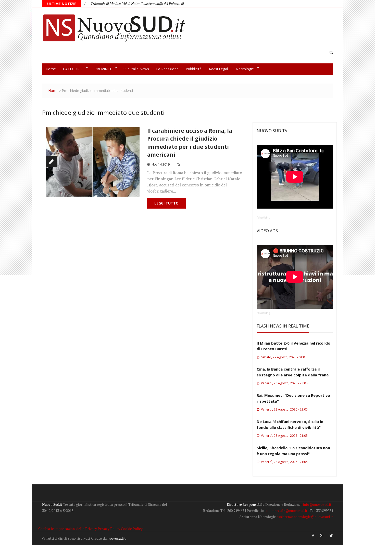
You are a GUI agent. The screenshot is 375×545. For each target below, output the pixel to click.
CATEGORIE (71, 69)
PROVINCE (101, 69)
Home (51, 68)
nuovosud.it (116, 538)
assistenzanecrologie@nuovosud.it (305, 516)
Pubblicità (194, 68)
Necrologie (243, 69)
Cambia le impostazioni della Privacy (67, 528)
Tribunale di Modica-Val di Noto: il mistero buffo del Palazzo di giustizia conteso (139, 3)
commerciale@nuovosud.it (286, 510)
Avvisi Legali (219, 68)
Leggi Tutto (166, 203)
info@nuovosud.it (317, 504)
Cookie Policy (132, 528)
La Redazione (167, 68)
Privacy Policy (109, 528)
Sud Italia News (136, 68)
